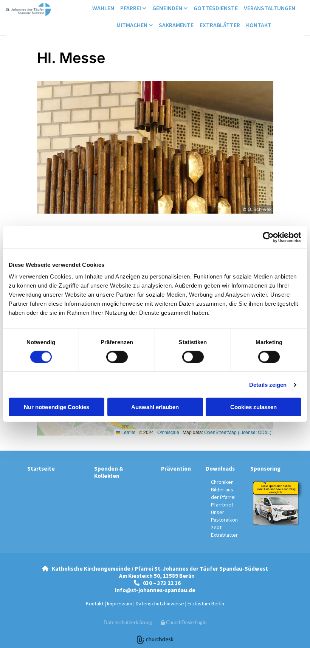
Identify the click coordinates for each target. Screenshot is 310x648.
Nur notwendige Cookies (56, 407)
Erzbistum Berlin (206, 603)
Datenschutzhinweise (160, 603)
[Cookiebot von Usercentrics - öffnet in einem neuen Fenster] (268, 237)
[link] (133, 8)
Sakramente (176, 25)
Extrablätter (220, 25)
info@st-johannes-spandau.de (155, 590)
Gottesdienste (216, 8)
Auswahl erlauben (155, 407)
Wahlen (103, 8)
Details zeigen (268, 384)
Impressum (119, 603)
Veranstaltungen (269, 8)
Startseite (41, 468)
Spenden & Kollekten (108, 472)
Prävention (176, 468)
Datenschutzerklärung (128, 622)
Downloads (220, 468)
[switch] (117, 357)
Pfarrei (131, 8)
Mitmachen (132, 25)
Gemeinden (167, 8)
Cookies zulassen (253, 407)
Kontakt (258, 25)
